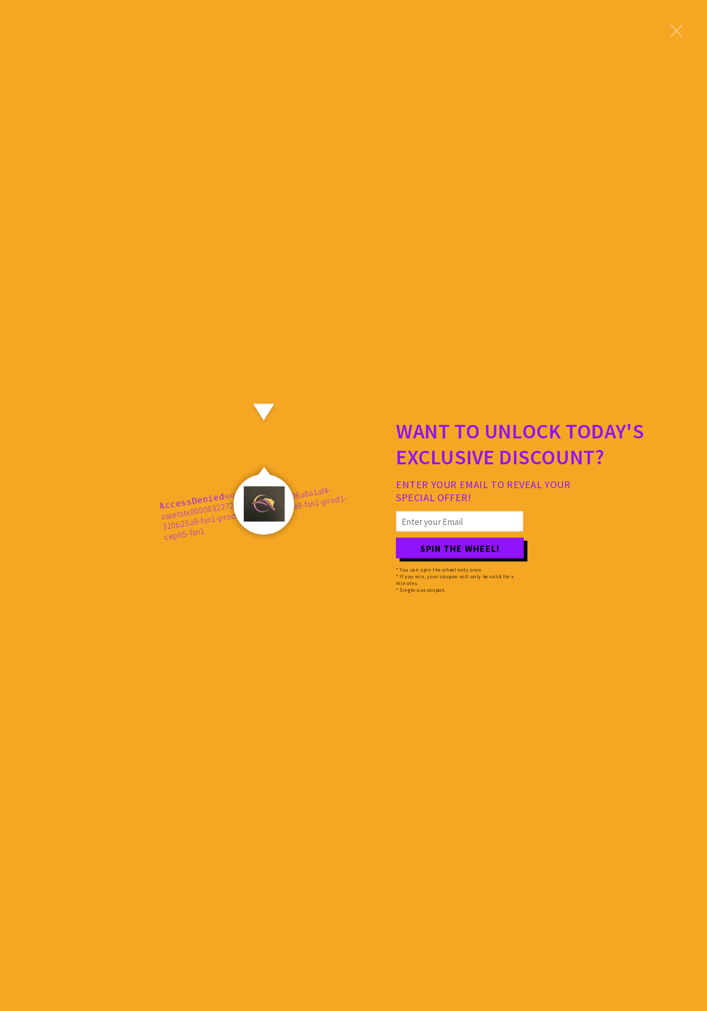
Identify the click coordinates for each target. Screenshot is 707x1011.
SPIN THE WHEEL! (459, 548)
